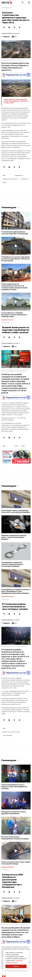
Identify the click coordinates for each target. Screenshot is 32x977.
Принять (16, 966)
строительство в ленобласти (10, 179)
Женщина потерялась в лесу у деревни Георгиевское (13, 813)
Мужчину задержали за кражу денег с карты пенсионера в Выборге (13, 537)
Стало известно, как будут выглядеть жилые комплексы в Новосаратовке (14, 315)
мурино (4, 182)
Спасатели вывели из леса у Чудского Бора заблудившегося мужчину (14, 786)
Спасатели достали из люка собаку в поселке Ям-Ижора (15, 863)
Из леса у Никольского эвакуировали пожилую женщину (15, 838)
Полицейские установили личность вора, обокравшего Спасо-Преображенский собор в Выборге (15, 591)
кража (16, 446)
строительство (24, 179)
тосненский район (7, 735)
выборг (23, 446)
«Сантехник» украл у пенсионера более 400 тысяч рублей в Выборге (15, 511)
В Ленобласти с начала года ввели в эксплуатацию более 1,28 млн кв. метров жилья (15, 259)
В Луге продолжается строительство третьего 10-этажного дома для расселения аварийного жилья (14, 287)
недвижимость (19, 175)
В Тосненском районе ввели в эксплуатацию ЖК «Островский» (14, 233)
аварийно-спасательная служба (11, 732)
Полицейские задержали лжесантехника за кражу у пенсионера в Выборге (12, 564)
